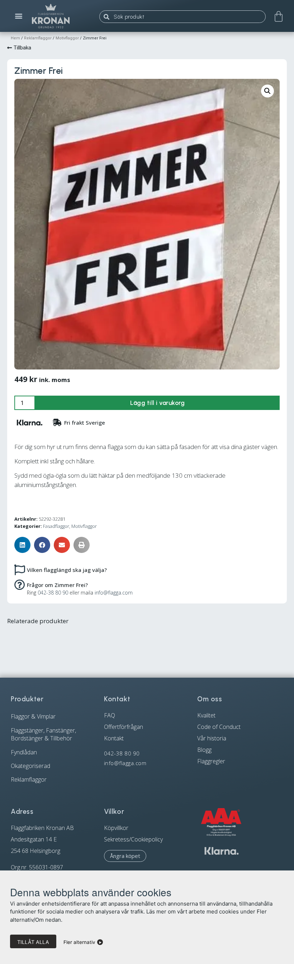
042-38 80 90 (53, 592)
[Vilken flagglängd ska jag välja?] (19, 569)
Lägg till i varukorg (157, 402)
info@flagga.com (114, 592)
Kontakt (114, 738)
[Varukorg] (278, 16)
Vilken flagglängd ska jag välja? (67, 569)
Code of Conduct (219, 727)
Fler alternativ (79, 942)
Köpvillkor (116, 828)
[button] (19, 16)
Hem (15, 38)
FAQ (109, 715)
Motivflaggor (67, 38)
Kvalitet (206, 715)
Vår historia (211, 738)
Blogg (204, 750)
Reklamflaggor (38, 38)
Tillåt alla (33, 942)
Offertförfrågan (123, 727)
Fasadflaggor (56, 526)
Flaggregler (211, 761)
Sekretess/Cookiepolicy (133, 839)
